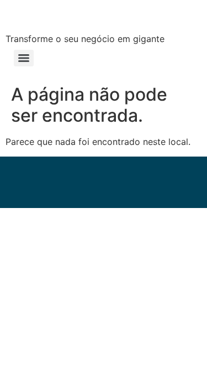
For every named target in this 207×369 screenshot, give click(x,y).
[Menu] (24, 58)
